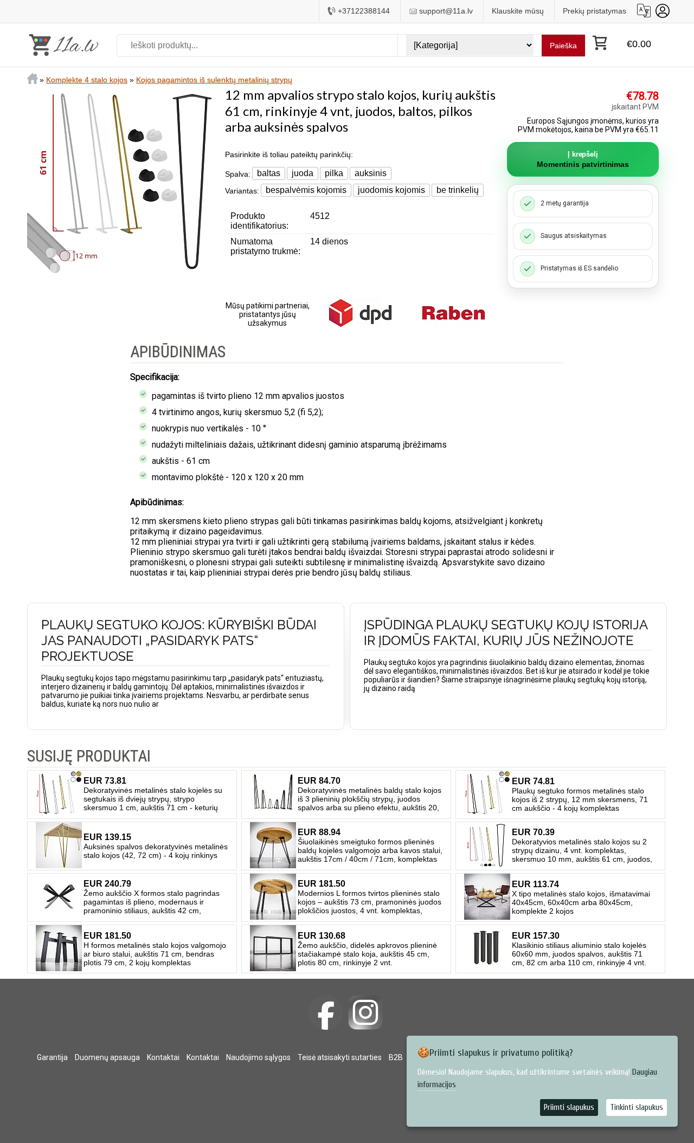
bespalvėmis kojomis (306, 190)
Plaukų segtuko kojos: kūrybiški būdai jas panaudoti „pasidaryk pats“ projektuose (179, 640)
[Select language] (644, 10)
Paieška (563, 45)
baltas (268, 173)
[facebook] (326, 1012)
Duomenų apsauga (107, 1057)
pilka (334, 173)
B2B (396, 1057)
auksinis (371, 173)
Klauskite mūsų (518, 11)
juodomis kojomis (391, 190)
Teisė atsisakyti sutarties (340, 1057)
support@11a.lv (446, 11)
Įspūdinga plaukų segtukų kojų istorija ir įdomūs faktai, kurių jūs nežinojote (505, 632)
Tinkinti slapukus (636, 1107)
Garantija (52, 1057)
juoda (302, 173)
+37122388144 (364, 11)
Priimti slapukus (569, 1107)
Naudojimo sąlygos (258, 1057)
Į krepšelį (583, 159)
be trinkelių (457, 190)
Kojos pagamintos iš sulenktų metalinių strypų (214, 79)
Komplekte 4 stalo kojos (86, 79)
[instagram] (365, 1012)
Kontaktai (163, 1057)
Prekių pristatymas (594, 11)
